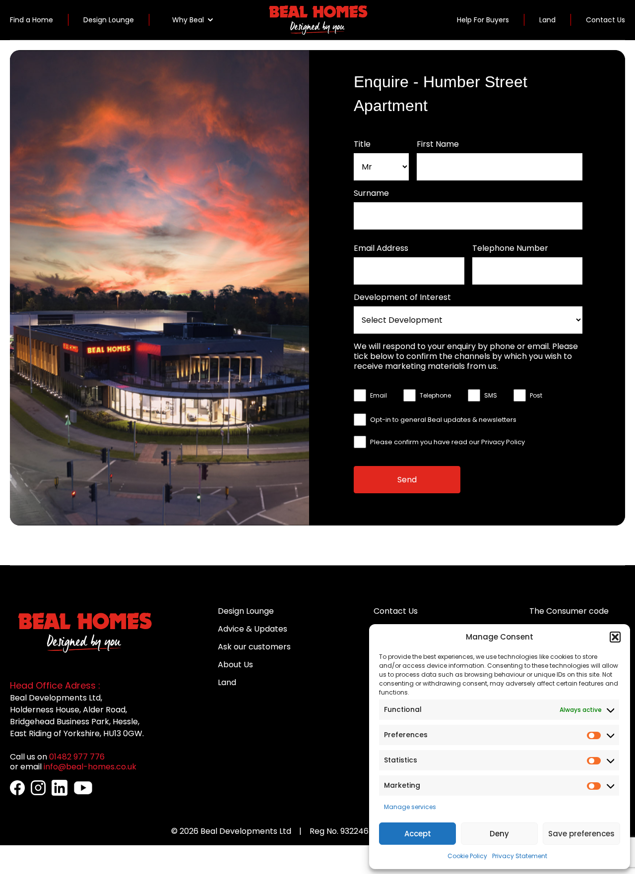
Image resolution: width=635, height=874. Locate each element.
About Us (235, 664)
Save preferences (581, 833)
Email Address (381, 248)
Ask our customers (254, 646)
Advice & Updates (252, 629)
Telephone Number (510, 248)
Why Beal (188, 20)
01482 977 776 (77, 756)
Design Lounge (108, 20)
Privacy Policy (503, 442)
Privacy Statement (519, 856)
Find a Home (31, 20)
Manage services (410, 807)
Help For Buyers (483, 20)
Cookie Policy (467, 856)
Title (362, 144)
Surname (371, 193)
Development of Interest (402, 297)
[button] (615, 637)
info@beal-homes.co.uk (90, 766)
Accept (417, 833)
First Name (438, 144)
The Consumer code (569, 611)
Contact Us (605, 20)
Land (547, 20)
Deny (499, 833)
